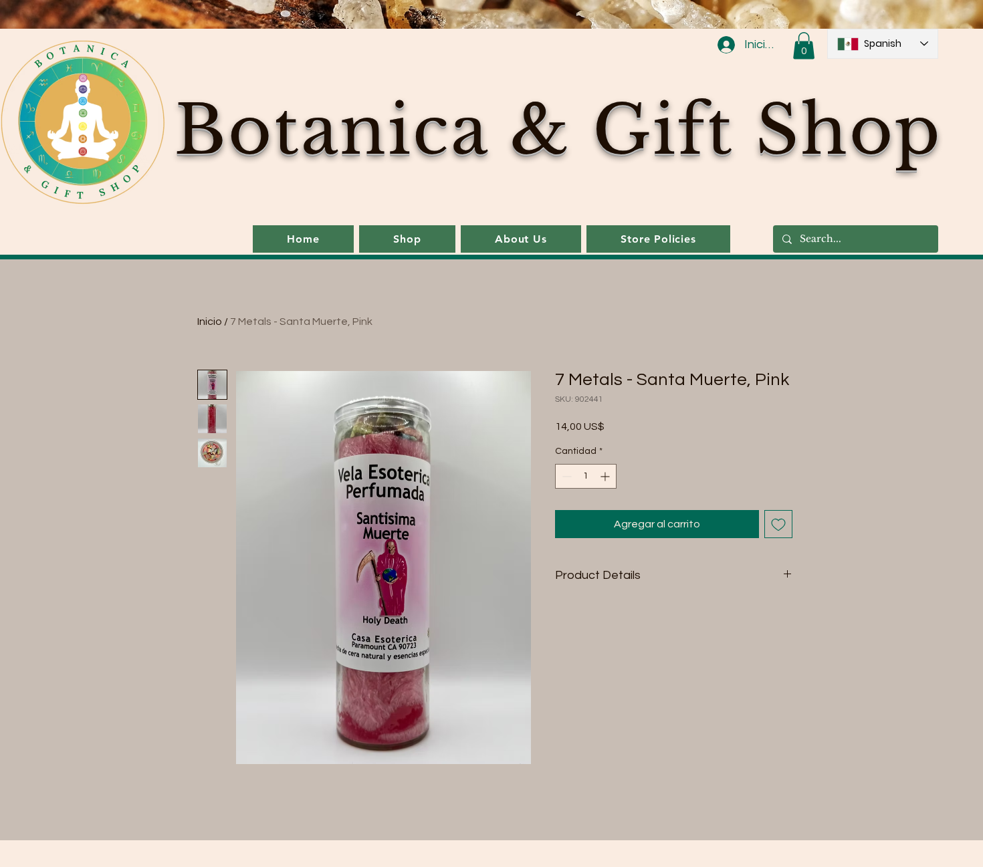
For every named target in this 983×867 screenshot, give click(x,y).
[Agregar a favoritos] (778, 524)
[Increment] (606, 476)
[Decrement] (565, 476)
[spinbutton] (586, 476)
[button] (803, 45)
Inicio (209, 321)
